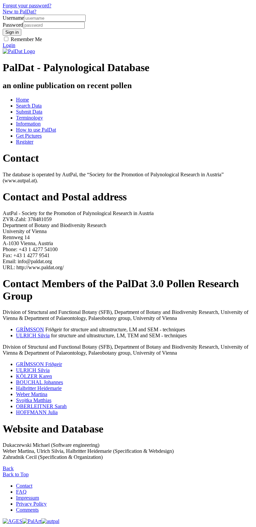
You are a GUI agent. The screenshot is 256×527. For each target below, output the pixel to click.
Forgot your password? (27, 5)
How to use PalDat (36, 130)
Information (28, 124)
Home (22, 100)
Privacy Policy (31, 504)
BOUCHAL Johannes (39, 382)
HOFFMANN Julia (37, 412)
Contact (24, 486)
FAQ (21, 492)
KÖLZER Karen (34, 376)
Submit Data (29, 112)
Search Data (29, 106)
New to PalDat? (19, 11)
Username (13, 18)
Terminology (29, 118)
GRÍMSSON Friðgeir (39, 364)
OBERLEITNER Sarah (41, 406)
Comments (27, 510)
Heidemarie (39, 388)
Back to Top (16, 474)
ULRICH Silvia (33, 335)
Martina (31, 394)
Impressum (27, 498)
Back (8, 468)
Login (9, 45)
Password (13, 25)
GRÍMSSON (30, 329)
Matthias (33, 400)
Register (24, 142)
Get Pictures (29, 136)
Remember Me (25, 39)
